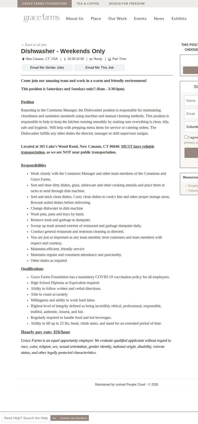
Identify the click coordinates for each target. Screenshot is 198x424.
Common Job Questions (73, 418)
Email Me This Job (99, 67)
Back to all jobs (35, 45)
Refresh (172, 384)
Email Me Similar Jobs (47, 67)
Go (54, 418)
